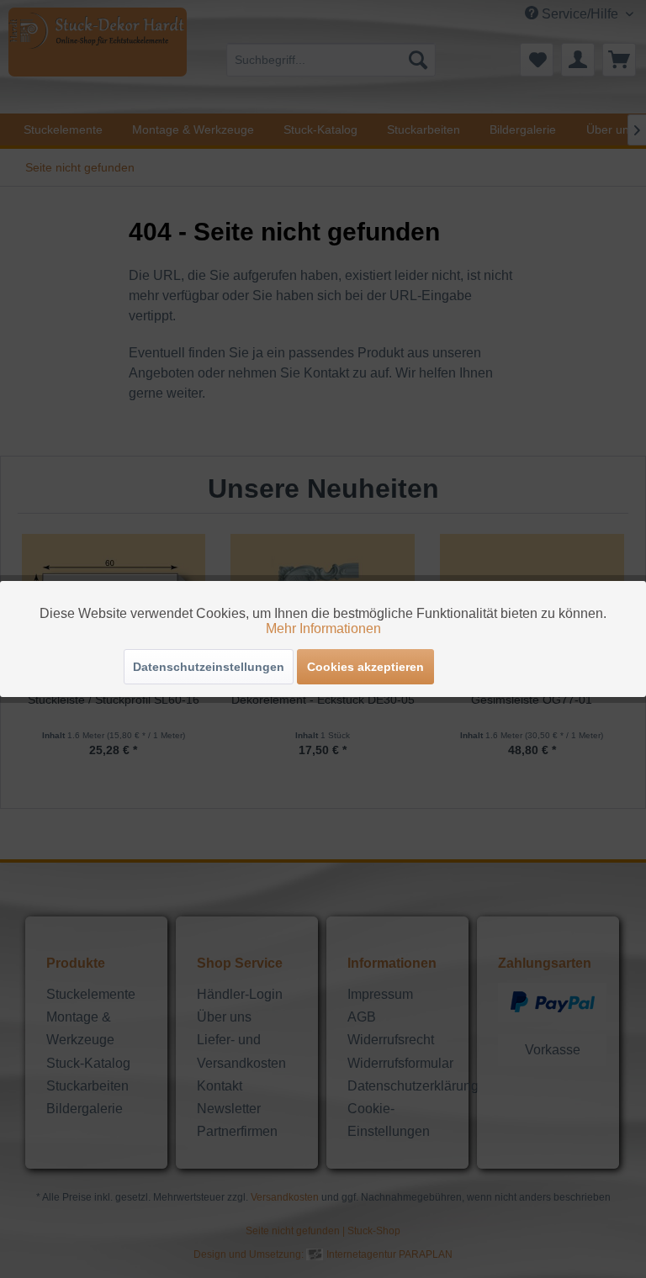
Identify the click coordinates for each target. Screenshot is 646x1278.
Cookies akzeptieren (365, 666)
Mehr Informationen (323, 628)
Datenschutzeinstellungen (208, 666)
